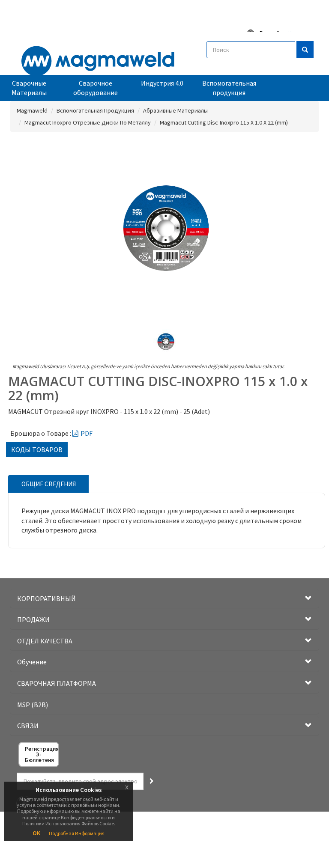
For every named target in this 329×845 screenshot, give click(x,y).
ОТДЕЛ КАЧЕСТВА (44, 641)
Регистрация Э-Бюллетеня (41, 754)
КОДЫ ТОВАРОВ (37, 449)
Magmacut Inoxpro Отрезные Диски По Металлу (87, 122)
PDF (87, 433)
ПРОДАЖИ (33, 619)
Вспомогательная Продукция (95, 110)
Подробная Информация (77, 833)
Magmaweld (32, 110)
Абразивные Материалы (175, 110)
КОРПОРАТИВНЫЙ (46, 598)
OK (36, 833)
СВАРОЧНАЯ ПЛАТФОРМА (56, 683)
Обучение (32, 662)
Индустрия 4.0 (162, 83)
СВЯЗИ (28, 725)
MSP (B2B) (32, 704)
